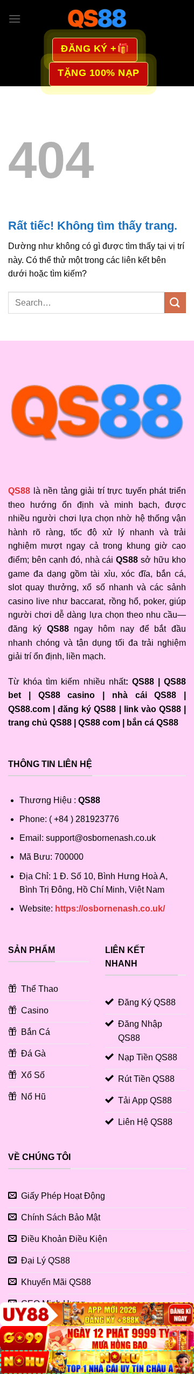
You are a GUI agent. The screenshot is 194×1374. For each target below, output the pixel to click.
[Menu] (14, 18)
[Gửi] (175, 302)
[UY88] (97, 1314)
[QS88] (97, 19)
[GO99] (97, 1338)
